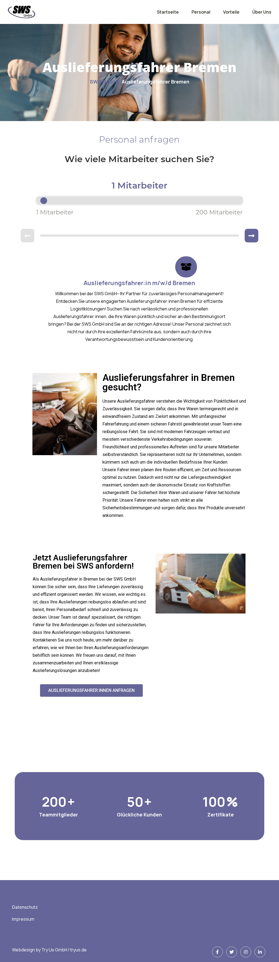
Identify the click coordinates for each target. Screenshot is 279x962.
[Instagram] (245, 951)
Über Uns (261, 12)
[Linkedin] (259, 951)
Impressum (23, 919)
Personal (201, 12)
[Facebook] (217, 951)
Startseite (168, 12)
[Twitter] (231, 951)
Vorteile (231, 12)
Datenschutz (25, 907)
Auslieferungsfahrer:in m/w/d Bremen (139, 283)
